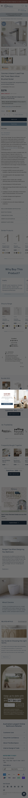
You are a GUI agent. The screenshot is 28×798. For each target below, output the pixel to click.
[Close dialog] (27, 390)
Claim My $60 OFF (7, 403)
